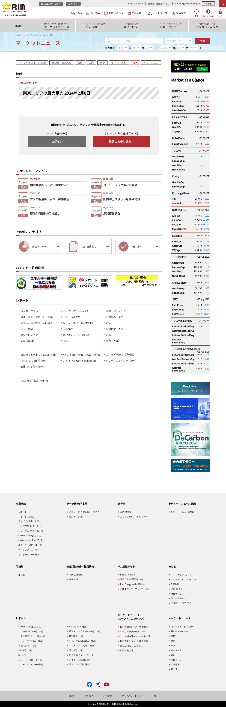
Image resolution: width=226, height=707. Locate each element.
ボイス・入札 (118, 62)
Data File (22, 654)
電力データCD (76, 516)
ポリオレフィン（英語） (76, 334)
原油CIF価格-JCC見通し (131, 645)
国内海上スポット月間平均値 (134, 640)
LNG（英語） (27, 340)
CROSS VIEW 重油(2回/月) (30, 540)
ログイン (73, 3)
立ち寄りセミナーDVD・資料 (134, 516)
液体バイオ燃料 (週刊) (28, 521)
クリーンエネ (151, 62)
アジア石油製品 (71, 317)
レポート (22, 511)
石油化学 (68, 328)
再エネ (174, 669)
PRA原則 (208, 3)
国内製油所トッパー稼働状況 (134, 626)
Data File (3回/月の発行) (34, 380)
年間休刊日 (137, 13)
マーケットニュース (35, 35)
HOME (19, 35)
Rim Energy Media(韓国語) (187, 3)
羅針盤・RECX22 (61, 62)
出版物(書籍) (126, 511)
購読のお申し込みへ (121, 141)
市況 (102, 62)
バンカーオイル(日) (27, 631)
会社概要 (95, 13)
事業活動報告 (75, 574)
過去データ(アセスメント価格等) (84, 511)
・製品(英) (40, 635)
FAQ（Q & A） (178, 588)
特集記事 (175, 664)
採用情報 (181, 13)
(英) (41, 631)
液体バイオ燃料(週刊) (32, 366)
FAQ (155, 695)
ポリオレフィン (29, 334)
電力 (65, 340)
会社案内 (89, 695)
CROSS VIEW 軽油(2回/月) (30, 535)
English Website (135, 3)
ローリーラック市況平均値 (133, 631)
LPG (108, 322)
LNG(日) (22, 650)
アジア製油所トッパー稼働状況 (135, 636)
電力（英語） (113, 340)
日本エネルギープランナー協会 (135, 588)
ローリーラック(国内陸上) (30, 640)
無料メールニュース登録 (182, 511)
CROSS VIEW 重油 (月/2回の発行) (38, 354)
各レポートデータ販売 (29, 554)
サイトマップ (160, 13)
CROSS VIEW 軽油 (77, 626)
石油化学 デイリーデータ (81, 654)
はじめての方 (208, 16)
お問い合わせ (116, 13)
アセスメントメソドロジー (184, 579)
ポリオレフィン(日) (78, 645)
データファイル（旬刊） (30, 549)
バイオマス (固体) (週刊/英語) (79, 360)
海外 (80, 62)
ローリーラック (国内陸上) (78, 322)
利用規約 (107, 695)
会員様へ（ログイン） (181, 602)
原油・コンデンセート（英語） (37, 317)
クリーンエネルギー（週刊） (122, 360)
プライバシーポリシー (132, 695)
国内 (91, 62)
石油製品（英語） (116, 317)
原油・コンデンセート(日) (81, 631)
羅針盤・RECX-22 (179, 631)
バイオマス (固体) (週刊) (33, 360)
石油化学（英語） (116, 328)
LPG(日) (73, 635)
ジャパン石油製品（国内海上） (37, 322)
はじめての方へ (178, 598)
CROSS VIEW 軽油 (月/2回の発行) (81, 354)
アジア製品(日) (25, 635)
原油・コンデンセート (118, 311)
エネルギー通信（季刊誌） (121, 354)
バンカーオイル (29, 311)
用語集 (21, 574)
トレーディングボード (181, 574)
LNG (108, 334)
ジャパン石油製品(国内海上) (82, 640)
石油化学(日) (24, 645)
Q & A (79, 13)
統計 (135, 62)
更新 (196, 16)
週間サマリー (177, 659)
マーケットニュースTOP (32, 62)
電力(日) (73, 650)
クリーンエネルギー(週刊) (30, 530)
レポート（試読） (26, 516)
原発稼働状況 (126, 650)
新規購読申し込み (51, 3)
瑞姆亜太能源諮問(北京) (159, 3)
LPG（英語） (27, 328)
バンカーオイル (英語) (75, 311)
